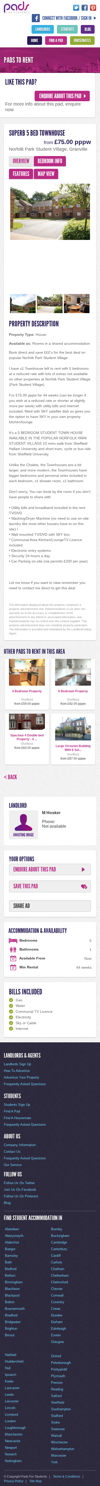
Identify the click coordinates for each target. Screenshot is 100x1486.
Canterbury (59, 1249)
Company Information (20, 1145)
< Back (10, 777)
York (54, 1462)
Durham (57, 1322)
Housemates (82, 40)
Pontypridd (59, 1369)
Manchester (13, 1434)
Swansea (58, 1429)
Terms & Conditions (66, 1476)
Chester (57, 1289)
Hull (8, 1368)
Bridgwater (13, 1322)
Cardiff (56, 1256)
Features (21, 173)
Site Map (35, 1481)
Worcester (58, 1455)
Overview (21, 161)
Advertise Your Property (21, 1077)
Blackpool (12, 1295)
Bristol (9, 1335)
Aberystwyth (14, 1236)
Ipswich (10, 1375)
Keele (9, 1381)
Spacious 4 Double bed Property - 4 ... (27, 737)
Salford (56, 1396)
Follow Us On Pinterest (21, 1196)
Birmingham (14, 1282)
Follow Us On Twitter (19, 1183)
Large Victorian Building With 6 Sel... (73, 747)
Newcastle (12, 1441)
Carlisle (56, 1262)
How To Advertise (17, 1071)
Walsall (56, 1436)
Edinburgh (58, 1328)
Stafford (57, 1416)
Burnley (56, 1229)
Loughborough (15, 1428)
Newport (11, 1448)
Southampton (61, 1409)
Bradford (11, 1315)
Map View (46, 173)
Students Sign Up (17, 1105)
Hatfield (10, 1355)
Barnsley (11, 1256)
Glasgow (57, 1342)
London (10, 1421)
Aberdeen (12, 1229)
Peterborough (61, 1363)
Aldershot (12, 1242)
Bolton (9, 1302)
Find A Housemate (17, 1118)
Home (34, 40)
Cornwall (57, 1295)
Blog (88, 29)
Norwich (11, 1454)
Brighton (11, 1328)
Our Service (13, 1165)
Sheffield (57, 1402)
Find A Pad (56, 40)
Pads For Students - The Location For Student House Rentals (16, 7)
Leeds (9, 1395)
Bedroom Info (50, 161)
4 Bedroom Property (27, 691)
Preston (57, 1383)
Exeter (56, 1335)
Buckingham (60, 1236)
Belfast (10, 1275)
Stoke (55, 1422)
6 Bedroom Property (73, 691)
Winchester (59, 1442)
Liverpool (11, 1414)
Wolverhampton (62, 1449)
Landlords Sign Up (17, 1064)
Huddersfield (14, 1361)
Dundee (56, 1315)
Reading (57, 1389)
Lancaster (12, 1388)
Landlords (42, 29)
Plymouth (58, 1376)
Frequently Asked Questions (25, 1084)
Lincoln (10, 1408)
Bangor (10, 1249)
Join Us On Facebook (20, 1190)
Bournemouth (15, 1309)
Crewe (55, 1309)
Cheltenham (60, 1275)
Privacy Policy (13, 1481)
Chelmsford (59, 1282)
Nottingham (13, 1461)
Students (67, 29)
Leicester (11, 1401)
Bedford (10, 1269)
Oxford (56, 1356)
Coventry (57, 1302)
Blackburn (12, 1289)
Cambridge (59, 1242)
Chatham (57, 1269)
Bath (8, 1262)
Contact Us (12, 1152)
